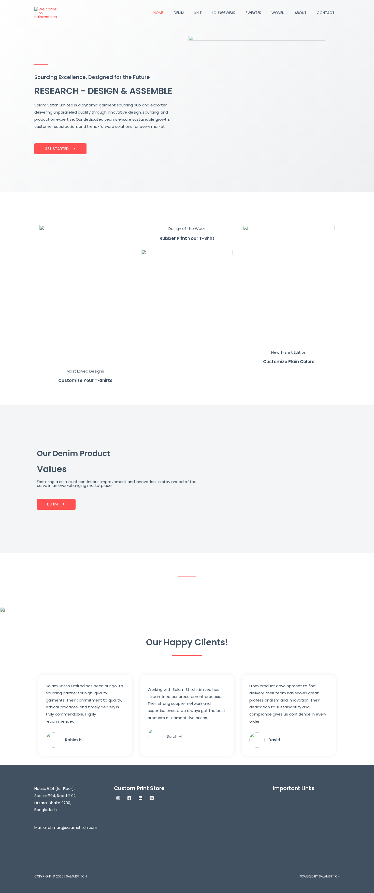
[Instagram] (118, 798)
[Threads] (152, 798)
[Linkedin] (140, 798)
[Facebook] (129, 798)
